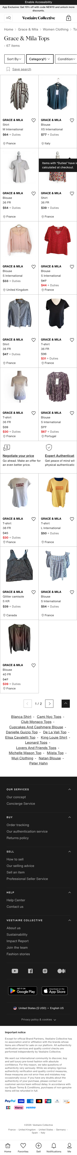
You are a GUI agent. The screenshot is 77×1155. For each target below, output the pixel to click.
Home (8, 29)
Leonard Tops (36, 742)
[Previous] (28, 704)
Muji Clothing (22, 758)
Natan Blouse (50, 758)
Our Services (18, 789)
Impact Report (18, 940)
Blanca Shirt (21, 716)
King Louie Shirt (54, 737)
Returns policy (18, 837)
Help (10, 892)
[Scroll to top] (66, 704)
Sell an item (16, 872)
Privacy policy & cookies (36, 1019)
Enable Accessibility (38, 2)
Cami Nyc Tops (49, 716)
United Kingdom (27, 1129)
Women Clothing (56, 29)
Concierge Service (21, 803)
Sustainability (17, 934)
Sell (10, 851)
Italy (43, 1132)
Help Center (16, 900)
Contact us (15, 906)
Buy (10, 817)
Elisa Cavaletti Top (20, 737)
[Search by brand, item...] (8, 18)
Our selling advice (20, 865)
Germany (61, 1129)
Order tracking (18, 824)
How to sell (15, 859)
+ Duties (15, 134)
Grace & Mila (28, 29)
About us (14, 927)
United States (46, 1129)
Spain (35, 1132)
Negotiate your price (18, 455)
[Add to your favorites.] (33, 120)
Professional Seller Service (27, 878)
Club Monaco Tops (36, 721)
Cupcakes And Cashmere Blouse (36, 727)
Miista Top (55, 752)
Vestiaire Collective (25, 920)
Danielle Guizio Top (22, 732)
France (12, 1129)
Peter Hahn (38, 763)
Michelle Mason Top (25, 752)
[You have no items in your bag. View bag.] (68, 18)
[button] (68, 18)
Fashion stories (18, 953)
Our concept (16, 797)
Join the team (17, 947)
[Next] (49, 704)
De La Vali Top (54, 732)
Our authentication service (27, 831)
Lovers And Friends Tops (36, 747)
